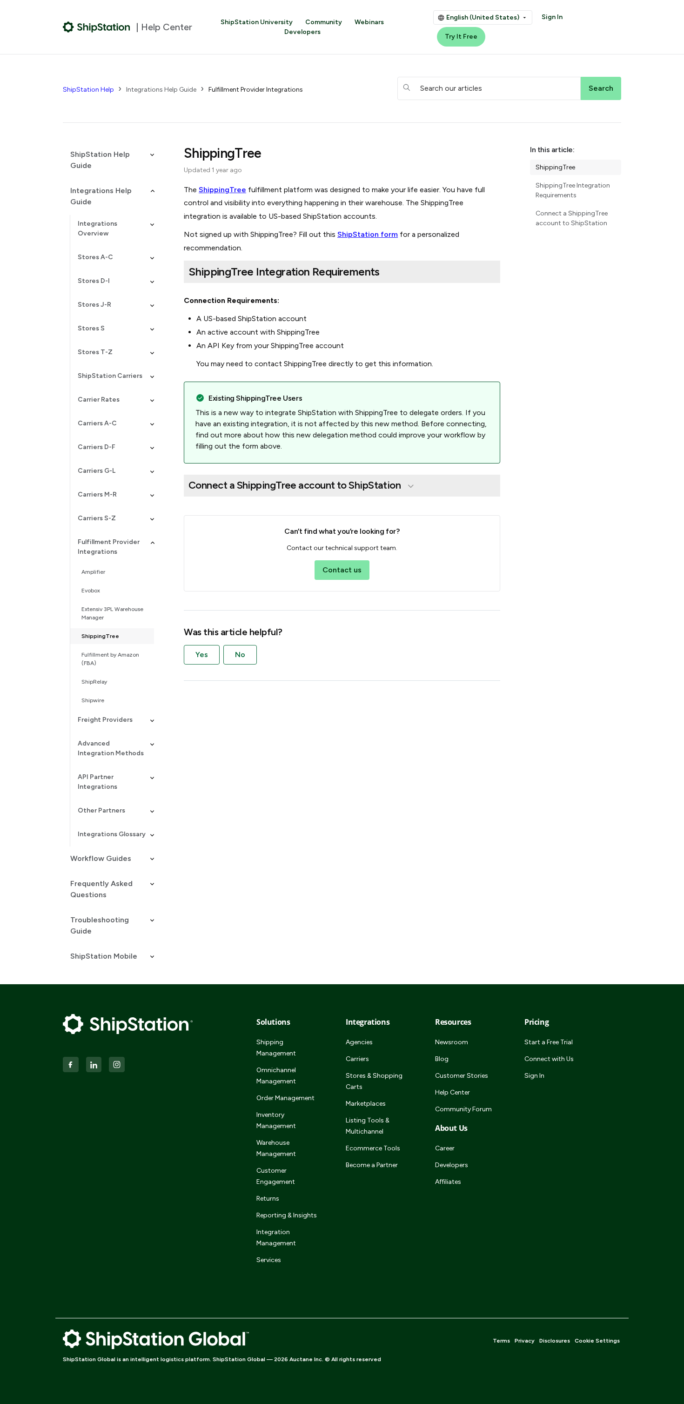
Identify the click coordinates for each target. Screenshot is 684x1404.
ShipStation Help (88, 90)
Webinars (369, 22)
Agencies (359, 1042)
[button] (108, 160)
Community (323, 22)
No (240, 654)
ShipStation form (367, 234)
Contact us (342, 569)
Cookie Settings (597, 1340)
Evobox (90, 590)
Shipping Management (276, 1047)
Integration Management (276, 1237)
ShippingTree (100, 636)
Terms (501, 1340)
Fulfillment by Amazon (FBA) (110, 659)
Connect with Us (549, 1059)
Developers (302, 32)
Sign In (552, 17)
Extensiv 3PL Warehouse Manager (112, 613)
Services (268, 1260)
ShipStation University (257, 22)
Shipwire (92, 700)
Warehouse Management (276, 1148)
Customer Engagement (275, 1176)
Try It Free (461, 36)
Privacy (525, 1340)
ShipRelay (94, 681)
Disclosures (554, 1340)
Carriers (357, 1059)
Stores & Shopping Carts (374, 1081)
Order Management (285, 1098)
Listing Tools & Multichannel (367, 1125)
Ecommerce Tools (373, 1148)
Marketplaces (366, 1104)
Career (445, 1148)
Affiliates (448, 1182)
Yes (201, 654)
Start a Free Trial (548, 1042)
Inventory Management (276, 1120)
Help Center (452, 1092)
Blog (442, 1059)
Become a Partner (372, 1165)
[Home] (96, 27)
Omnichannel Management (276, 1075)
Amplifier (93, 572)
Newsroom (451, 1042)
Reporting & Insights (286, 1215)
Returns (267, 1198)
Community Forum (463, 1109)
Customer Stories (461, 1076)
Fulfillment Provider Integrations (255, 90)
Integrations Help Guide (161, 90)
